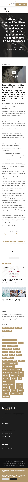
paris (4, 381)
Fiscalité (12, 354)
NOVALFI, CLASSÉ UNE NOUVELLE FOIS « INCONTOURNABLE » (12, 280)
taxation (21, 390)
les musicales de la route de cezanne (11, 369)
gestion (18, 354)
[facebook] (7, 4)
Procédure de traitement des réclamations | (14, 465)
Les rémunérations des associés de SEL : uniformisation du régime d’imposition (12, 300)
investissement (13, 363)
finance (5, 354)
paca (20, 378)
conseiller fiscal (7, 348)
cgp (4, 345)
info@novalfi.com (20, 1)
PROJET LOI (19, 387)
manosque (5, 375)
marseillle (20, 375)
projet (12, 387)
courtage (16, 348)
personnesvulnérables (8, 384)
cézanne (12, 351)
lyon (16, 372)
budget (14, 342)
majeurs (21, 372)
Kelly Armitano (6, 47)
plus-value (5, 387)
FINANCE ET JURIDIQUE (19, 47)
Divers (18, 351)
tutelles (19, 393)
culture (5, 351)
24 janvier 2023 (5, 302)
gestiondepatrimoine (8, 357)
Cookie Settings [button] (5, 479)
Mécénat (14, 378)
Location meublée (7, 372)
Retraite (14, 390)
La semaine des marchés (8, 366)
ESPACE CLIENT (22, 4)
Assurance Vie (10, 49)
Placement (19, 384)
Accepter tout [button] (13, 479)
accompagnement (7, 339)
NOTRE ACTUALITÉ (7, 330)
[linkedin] (9, 4)
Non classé (18, 327)
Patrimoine (11, 381)
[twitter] (6, 418)
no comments (20, 49)
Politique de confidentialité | (18, 463)
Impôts (5, 363)
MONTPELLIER (6, 378)
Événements (6, 396)
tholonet (5, 393)
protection (6, 390)
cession (20, 342)
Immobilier (21, 360)
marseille (13, 375)
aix (15, 339)
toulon (13, 393)
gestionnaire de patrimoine (9, 360)
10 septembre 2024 (6, 282)
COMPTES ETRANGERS (12, 345)
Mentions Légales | (7, 463)
